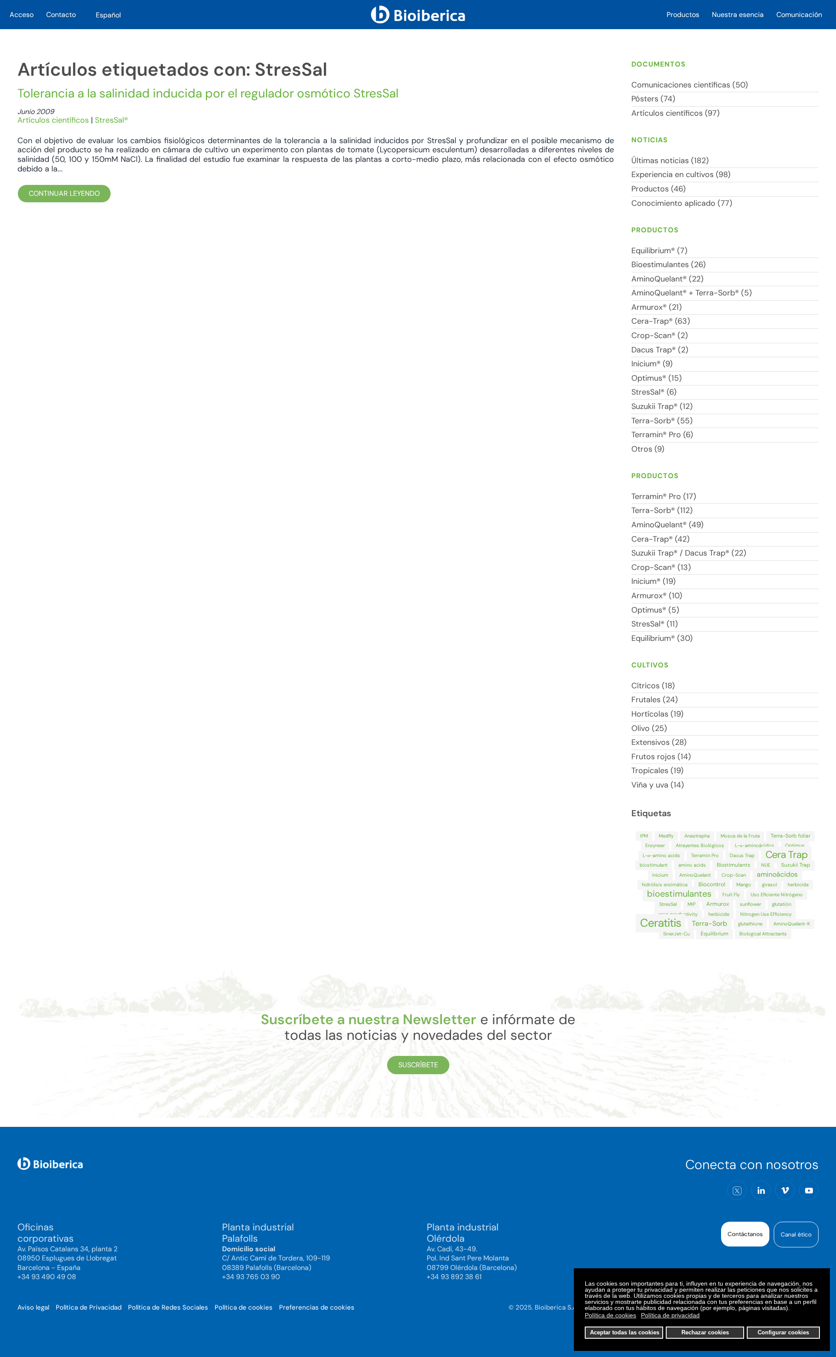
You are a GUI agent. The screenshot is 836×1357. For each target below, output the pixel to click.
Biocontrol (711, 884)
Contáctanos (745, 1234)
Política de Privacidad (88, 1307)
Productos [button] (683, 14)
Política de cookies (244, 1307)
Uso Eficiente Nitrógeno (777, 894)
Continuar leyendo (64, 193)
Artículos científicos (53, 120)
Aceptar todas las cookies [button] (624, 1333)
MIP (691, 904)
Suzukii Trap (795, 864)
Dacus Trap (742, 855)
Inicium (660, 875)
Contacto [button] (61, 14)
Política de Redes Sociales (168, 1307)
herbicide (718, 914)
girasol (769, 884)
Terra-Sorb (709, 923)
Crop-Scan (733, 875)
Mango (743, 884)
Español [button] (108, 15)
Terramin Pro (705, 855)
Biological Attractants (763, 934)
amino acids (692, 865)
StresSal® (111, 120)
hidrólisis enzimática (665, 884)
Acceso (22, 14)
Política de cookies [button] (610, 1315)
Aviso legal (33, 1307)
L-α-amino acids (661, 855)
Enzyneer (655, 845)
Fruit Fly (731, 894)
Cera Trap (786, 854)
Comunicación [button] (799, 14)
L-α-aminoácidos (754, 845)
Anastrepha (697, 836)
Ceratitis (660, 922)
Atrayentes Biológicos (700, 845)
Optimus (795, 845)
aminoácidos (777, 874)
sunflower (750, 904)
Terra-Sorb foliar (790, 835)
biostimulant (653, 865)
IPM (644, 836)
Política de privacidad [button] (670, 1315)
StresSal (668, 904)
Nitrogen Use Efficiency (766, 914)
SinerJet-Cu (676, 934)
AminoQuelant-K (791, 924)
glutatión (781, 904)
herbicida (798, 884)
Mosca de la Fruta (740, 836)
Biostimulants (733, 864)
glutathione (750, 924)
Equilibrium (714, 933)
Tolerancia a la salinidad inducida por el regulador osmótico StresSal (207, 93)
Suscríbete (418, 1064)
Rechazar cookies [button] (705, 1333)
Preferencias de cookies (316, 1307)
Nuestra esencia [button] (738, 14)
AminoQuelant (695, 875)
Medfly (666, 836)
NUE (765, 865)
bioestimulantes (679, 893)
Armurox (717, 904)
